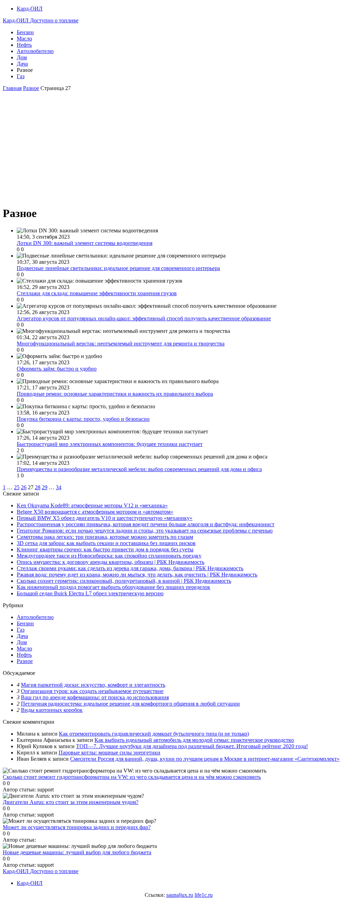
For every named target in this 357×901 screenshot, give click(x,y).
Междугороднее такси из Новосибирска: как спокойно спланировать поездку (109, 556)
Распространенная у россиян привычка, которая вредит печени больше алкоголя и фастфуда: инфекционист (145, 524)
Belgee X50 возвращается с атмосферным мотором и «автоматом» (95, 512)
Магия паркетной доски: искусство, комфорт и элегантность (93, 685)
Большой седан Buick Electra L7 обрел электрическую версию (90, 593)
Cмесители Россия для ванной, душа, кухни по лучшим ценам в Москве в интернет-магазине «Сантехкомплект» (205, 759)
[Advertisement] (178, 151)
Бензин (25, 32)
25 (17, 487)
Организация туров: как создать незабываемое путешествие (92, 691)
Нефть (24, 45)
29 (44, 487)
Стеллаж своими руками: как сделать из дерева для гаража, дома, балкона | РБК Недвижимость (130, 568)
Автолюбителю (35, 51)
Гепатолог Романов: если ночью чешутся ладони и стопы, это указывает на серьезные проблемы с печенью (145, 531)
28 (37, 487)
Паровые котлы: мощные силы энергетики (109, 752)
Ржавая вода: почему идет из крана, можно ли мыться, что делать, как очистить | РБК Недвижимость (137, 575)
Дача (22, 64)
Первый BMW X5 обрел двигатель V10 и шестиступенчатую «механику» (104, 518)
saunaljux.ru (179, 895)
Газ (20, 76)
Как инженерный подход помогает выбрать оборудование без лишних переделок (113, 587)
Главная (12, 88)
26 (23, 487)
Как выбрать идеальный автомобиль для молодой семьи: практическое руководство (194, 740)
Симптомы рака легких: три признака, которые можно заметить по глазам (105, 537)
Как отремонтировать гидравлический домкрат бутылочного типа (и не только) (154, 734)
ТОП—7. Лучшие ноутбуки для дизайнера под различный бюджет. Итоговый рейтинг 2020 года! (192, 746)
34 (58, 487)
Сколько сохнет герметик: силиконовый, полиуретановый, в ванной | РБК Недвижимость (124, 581)
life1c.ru (204, 895)
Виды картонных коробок (52, 710)
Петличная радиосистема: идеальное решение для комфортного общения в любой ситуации (130, 704)
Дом (22, 57)
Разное (31, 88)
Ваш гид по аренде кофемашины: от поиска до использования (95, 697)
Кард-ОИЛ (30, 9)
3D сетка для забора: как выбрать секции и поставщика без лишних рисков (106, 543)
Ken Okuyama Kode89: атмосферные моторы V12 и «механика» (92, 505)
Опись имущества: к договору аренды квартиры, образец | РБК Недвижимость (110, 562)
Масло (24, 39)
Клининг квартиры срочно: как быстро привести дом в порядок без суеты (105, 549)
